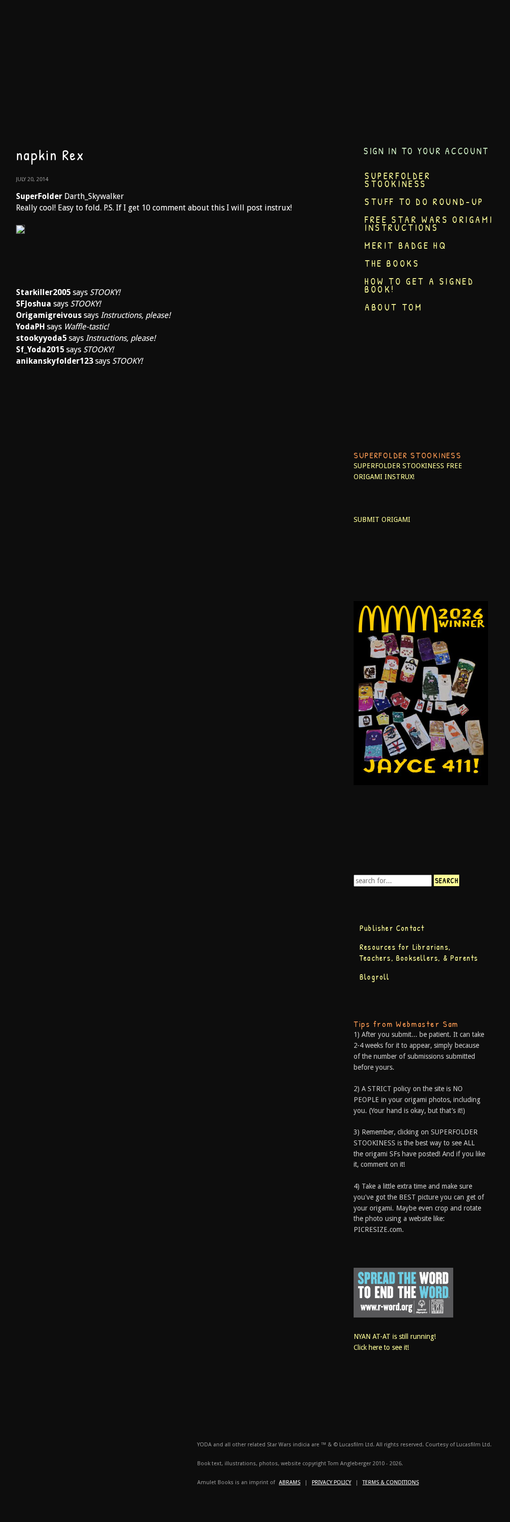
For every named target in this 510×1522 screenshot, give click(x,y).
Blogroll (375, 976)
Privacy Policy (331, 1482)
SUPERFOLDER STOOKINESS (399, 466)
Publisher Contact (392, 927)
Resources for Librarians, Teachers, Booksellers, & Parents (419, 952)
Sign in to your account (426, 151)
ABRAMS (289, 1482)
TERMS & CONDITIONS (391, 1482)
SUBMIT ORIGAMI (382, 519)
